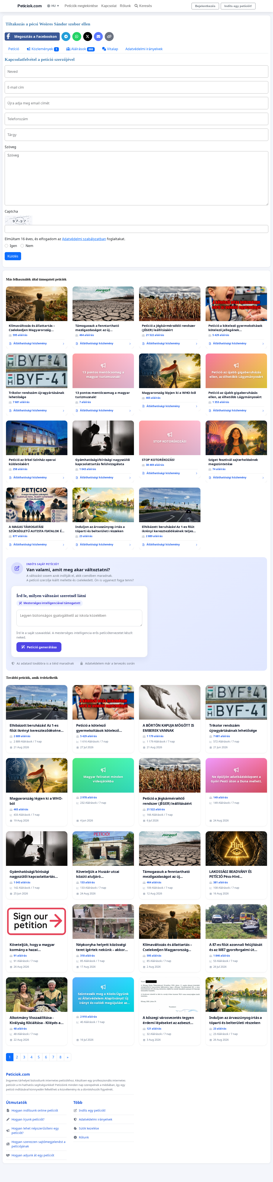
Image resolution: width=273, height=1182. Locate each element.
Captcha (11, 211)
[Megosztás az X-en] (87, 36)
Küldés (12, 256)
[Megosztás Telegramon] (65, 36)
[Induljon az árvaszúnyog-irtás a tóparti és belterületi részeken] (103, 518)
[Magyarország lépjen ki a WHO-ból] (169, 382)
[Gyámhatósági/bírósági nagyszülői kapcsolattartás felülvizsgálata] (103, 451)
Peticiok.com (29, 6)
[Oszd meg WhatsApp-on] (76, 36)
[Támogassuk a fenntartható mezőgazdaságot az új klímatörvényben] (103, 317)
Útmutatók (16, 1102)
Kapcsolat (108, 6)
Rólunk (125, 6)
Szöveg (10, 147)
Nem (29, 245)
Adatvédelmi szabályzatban (84, 239)
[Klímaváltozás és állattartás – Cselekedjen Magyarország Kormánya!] (36, 317)
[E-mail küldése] (98, 36)
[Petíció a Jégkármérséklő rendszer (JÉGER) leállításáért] (169, 317)
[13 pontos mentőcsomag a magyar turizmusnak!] (103, 384)
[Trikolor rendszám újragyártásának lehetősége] (36, 384)
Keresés (145, 6)
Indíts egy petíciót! (238, 6)
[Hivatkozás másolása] (109, 36)
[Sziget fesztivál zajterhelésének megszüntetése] (236, 451)
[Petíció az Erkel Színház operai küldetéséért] (36, 451)
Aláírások (81, 49)
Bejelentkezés (205, 6)
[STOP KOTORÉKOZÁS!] (169, 449)
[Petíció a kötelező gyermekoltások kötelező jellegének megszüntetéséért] (236, 317)
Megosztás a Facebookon (35, 36)
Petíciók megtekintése (81, 6)
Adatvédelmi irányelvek (144, 49)
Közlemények (44, 49)
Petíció (13, 49)
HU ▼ (55, 5)
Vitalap (112, 49)
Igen (13, 245)
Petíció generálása (42, 647)
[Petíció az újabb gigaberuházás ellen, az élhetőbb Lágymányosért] (236, 384)
